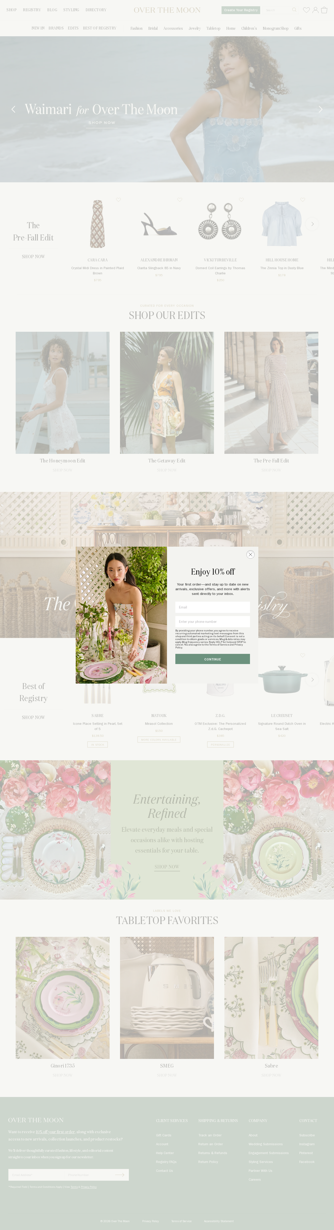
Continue (212, 659)
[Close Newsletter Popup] (250, 554)
